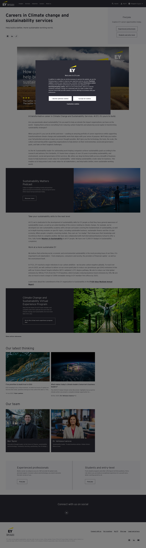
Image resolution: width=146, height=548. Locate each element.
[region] (73, 87)
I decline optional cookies (60, 98)
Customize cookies (73, 104)
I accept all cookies (84, 98)
